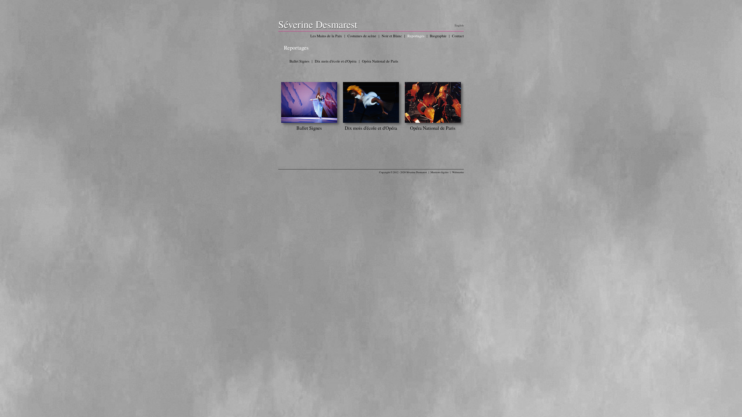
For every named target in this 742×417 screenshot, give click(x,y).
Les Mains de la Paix (326, 35)
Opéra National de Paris (380, 61)
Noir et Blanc (392, 35)
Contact (458, 35)
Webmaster (458, 172)
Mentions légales (439, 172)
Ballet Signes (299, 61)
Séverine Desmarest (317, 24)
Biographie (438, 35)
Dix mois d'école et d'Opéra (336, 61)
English (459, 25)
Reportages (415, 35)
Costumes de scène (361, 35)
